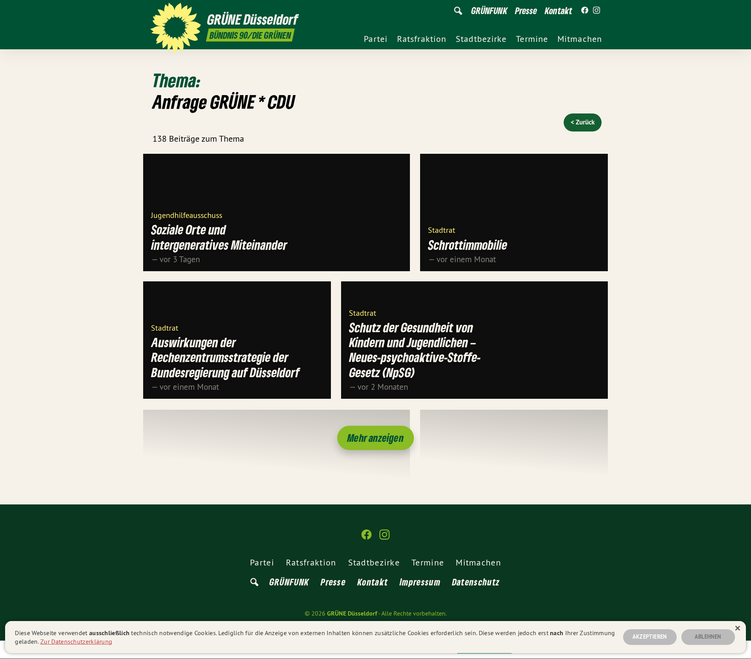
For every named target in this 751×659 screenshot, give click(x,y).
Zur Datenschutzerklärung (76, 641)
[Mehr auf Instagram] (596, 10)
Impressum (420, 581)
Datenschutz (476, 581)
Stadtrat (441, 229)
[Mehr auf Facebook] (585, 10)
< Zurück (583, 122)
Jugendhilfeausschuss (186, 214)
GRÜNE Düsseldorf (352, 613)
